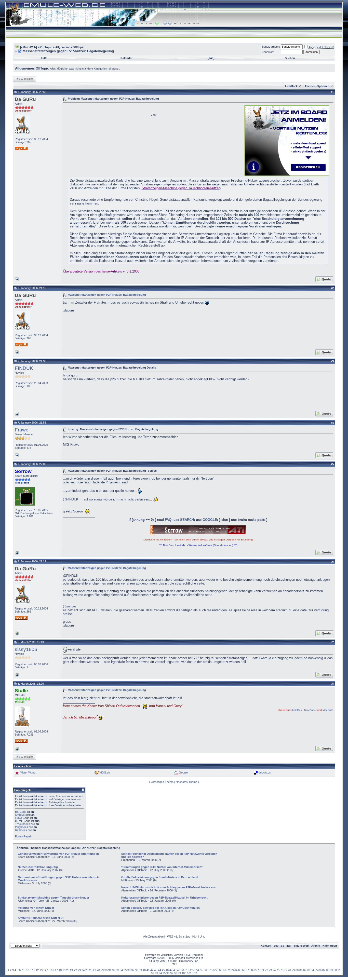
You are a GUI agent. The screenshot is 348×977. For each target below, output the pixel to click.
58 (213, 970)
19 (63, 970)
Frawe (22, 429)
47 (170, 970)
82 (304, 970)
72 (266, 970)
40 (144, 970)
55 (201, 970)
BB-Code (20, 811)
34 (121, 970)
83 (308, 970)
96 (167, 973)
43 (155, 970)
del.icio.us (265, 772)
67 (247, 970)
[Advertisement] (106, 140)
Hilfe (44, 58)
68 (251, 970)
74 (274, 970)
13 (41, 970)
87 (323, 970)
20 (67, 970)
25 (86, 970)
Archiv (315, 945)
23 (79, 970)
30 (106, 970)
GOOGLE (210, 520)
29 (102, 970)
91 (339, 970)
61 (224, 970)
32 (113, 970)
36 (128, 970)
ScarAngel (310, 710)
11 (33, 970)
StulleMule (296, 710)
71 (262, 970)
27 (94, 970)
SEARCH (187, 520)
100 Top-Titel (282, 945)
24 (83, 970)
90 (335, 970)
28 (98, 970)
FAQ (168, 520)
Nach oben (330, 945)
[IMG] (18, 817)
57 (209, 970)
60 (220, 970)
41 (148, 970)
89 (331, 970)
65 (239, 970)
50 (182, 970)
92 (152, 973)
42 (151, 970)
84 (312, 970)
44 (159, 970)
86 (320, 970)
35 (125, 970)
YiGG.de (104, 772)
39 (140, 970)
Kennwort (268, 51)
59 (216, 970)
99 (179, 973)
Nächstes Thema (186, 781)
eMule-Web (301, 945)
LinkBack (291, 86)
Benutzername (271, 46)
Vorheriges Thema (162, 781)
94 (160, 973)
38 (136, 970)
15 (48, 970)
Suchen (290, 58)
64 (235, 970)
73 (270, 970)
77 (285, 970)
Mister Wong (27, 772)
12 (37, 970)
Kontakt (266, 945)
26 (90, 970)
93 (156, 973)
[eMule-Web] (28, 47)
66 (243, 970)
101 (189, 973)
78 (289, 970)
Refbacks (21, 830)
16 (52, 970)
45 (163, 970)
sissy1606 (26, 649)
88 (327, 970)
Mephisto (328, 710)
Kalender (126, 58)
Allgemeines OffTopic (69, 47)
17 (56, 970)
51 (186, 970)
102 (194, 973)
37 (132, 970)
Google (183, 772)
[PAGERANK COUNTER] (174, 963)
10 (29, 970)
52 (190, 970)
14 (44, 970)
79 (293, 970)
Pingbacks (21, 827)
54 (197, 970)
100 (184, 973)
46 (167, 970)
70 (258, 970)
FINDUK (24, 368)
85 (316, 970)
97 (171, 973)
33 (117, 970)
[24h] (211, 58)
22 (75, 970)
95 (164, 973)
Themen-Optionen (317, 86)
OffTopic (46, 47)
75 (277, 970)
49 (178, 970)
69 (255, 970)
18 (60, 970)
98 (175, 973)
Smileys (20, 814)
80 (297, 970)
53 (193, 970)
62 (228, 970)
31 (109, 970)
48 (174, 970)
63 (232, 970)
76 (281, 970)
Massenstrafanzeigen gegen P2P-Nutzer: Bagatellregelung (107, 294)
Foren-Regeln (23, 836)
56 (205, 970)
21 (71, 970)
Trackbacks (22, 823)
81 (300, 970)
